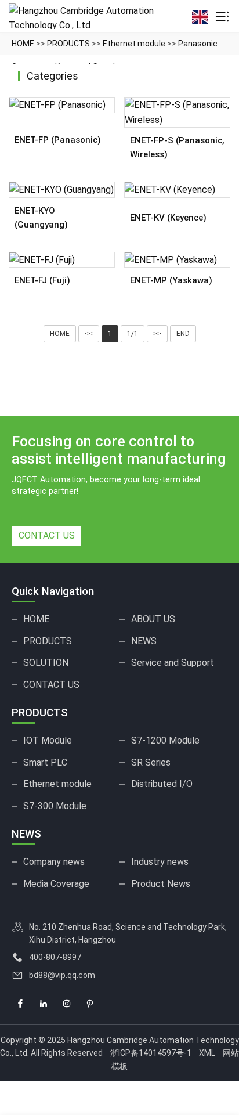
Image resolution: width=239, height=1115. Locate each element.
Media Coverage (56, 883)
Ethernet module (134, 43)
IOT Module (47, 740)
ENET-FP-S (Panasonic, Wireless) (177, 147)
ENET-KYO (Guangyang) (41, 217)
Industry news (160, 861)
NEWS (144, 641)
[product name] (61, 105)
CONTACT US (47, 535)
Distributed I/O (162, 783)
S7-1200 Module (165, 740)
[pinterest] (90, 1004)
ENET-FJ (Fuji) (42, 280)
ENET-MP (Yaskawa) (171, 280)
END (183, 334)
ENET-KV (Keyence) (168, 217)
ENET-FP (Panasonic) (58, 140)
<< (89, 334)
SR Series (151, 762)
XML (207, 1053)
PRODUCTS (68, 43)
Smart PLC (45, 762)
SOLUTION (45, 662)
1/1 (132, 334)
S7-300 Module (54, 805)
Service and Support (172, 662)
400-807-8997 (55, 957)
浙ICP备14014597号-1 (150, 1053)
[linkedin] (43, 1004)
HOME (23, 43)
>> (157, 334)
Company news (54, 861)
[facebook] (20, 1004)
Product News (160, 883)
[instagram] (66, 1004)
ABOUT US (153, 619)
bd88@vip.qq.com (62, 975)
